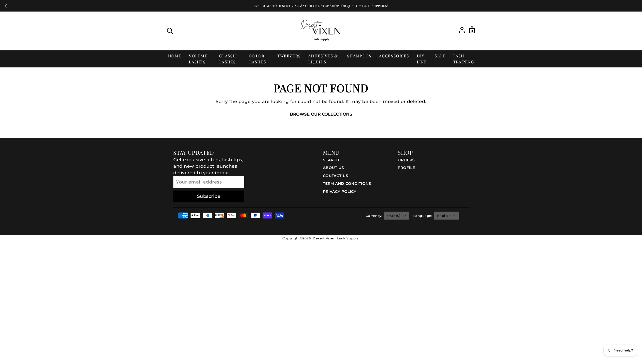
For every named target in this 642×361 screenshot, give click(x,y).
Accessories (394, 55)
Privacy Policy (339, 191)
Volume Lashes (198, 58)
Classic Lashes (228, 58)
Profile (406, 167)
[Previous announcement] (7, 6)
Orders (406, 160)
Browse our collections (321, 114)
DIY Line (422, 58)
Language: (422, 216)
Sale (440, 55)
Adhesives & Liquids (323, 58)
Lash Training (463, 58)
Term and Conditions (347, 183)
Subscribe (209, 196)
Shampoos (359, 55)
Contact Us (335, 175)
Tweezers (289, 55)
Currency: (374, 216)
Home (174, 55)
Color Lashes (257, 58)
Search (331, 160)
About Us (333, 167)
